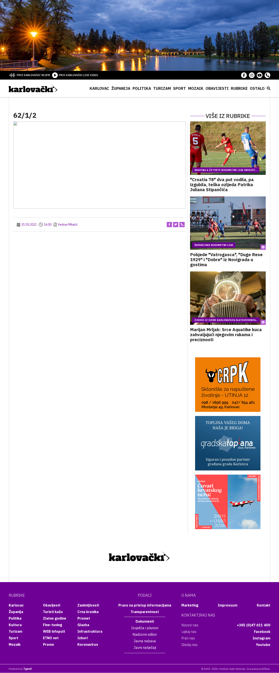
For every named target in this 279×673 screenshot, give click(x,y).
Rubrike (239, 88)
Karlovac (99, 88)
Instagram (261, 638)
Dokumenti (145, 621)
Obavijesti (217, 88)
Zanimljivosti (88, 605)
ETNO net (51, 638)
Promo (48, 644)
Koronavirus (87, 644)
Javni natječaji (145, 647)
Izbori (82, 638)
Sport (179, 88)
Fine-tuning (52, 625)
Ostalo (257, 88)
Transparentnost (145, 612)
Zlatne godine (54, 618)
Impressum (227, 605)
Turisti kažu (53, 612)
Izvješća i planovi (144, 628)
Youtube (263, 644)
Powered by (20, 668)
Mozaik (195, 88)
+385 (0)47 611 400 (253, 625)
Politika (142, 88)
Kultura (15, 625)
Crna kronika (88, 612)
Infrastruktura (89, 631)
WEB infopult (54, 631)
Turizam (162, 88)
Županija (120, 88)
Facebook (262, 631)
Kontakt (263, 605)
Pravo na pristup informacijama (144, 605)
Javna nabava (145, 641)
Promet (83, 618)
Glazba (83, 625)
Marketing (189, 605)
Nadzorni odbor (145, 634)
